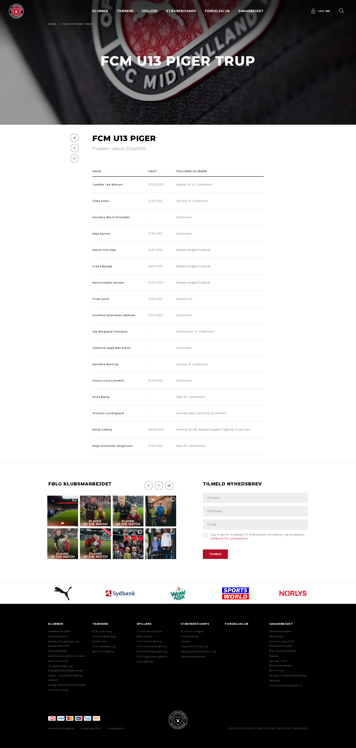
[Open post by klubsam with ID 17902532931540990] (160, 511)
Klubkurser (99, 641)
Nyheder (275, 680)
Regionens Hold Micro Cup (199, 651)
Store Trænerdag (104, 636)
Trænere (100, 624)
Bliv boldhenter (58, 660)
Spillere (144, 624)
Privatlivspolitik (90, 728)
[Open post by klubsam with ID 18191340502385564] (128, 511)
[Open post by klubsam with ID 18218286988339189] (62, 511)
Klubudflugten (57, 650)
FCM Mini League (192, 631)
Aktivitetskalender (193, 656)
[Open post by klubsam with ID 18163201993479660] (95, 511)
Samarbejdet (281, 624)
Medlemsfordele (59, 631)
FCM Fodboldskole (149, 631)
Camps (185, 641)
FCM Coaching (102, 631)
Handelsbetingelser (61, 728)
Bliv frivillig (276, 670)
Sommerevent (58, 636)
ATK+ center (145, 636)
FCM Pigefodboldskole (152, 656)
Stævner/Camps (181, 11)
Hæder (274, 655)
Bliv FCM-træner (103, 651)
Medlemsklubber (280, 631)
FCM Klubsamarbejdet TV (286, 685)
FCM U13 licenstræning (152, 646)
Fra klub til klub (58, 689)
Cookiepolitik (115, 728)
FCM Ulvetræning (104, 646)
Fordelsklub (217, 11)
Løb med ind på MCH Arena (66, 655)
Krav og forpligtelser (283, 650)
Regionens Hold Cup (194, 646)
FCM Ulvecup (190, 636)
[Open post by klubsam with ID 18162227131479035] (128, 543)
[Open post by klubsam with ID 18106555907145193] (62, 543)
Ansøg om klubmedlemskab (67, 684)
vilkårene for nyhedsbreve (229, 538)
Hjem (52, 24)
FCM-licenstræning (149, 641)
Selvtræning (145, 661)
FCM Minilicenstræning (152, 651)
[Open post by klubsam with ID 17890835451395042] (160, 543)
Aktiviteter (276, 636)
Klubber (55, 624)
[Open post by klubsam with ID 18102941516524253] (95, 543)
